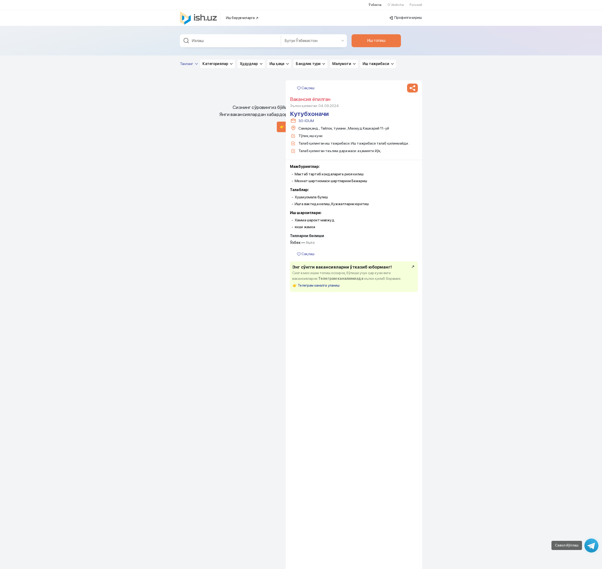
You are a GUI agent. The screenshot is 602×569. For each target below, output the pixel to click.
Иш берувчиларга (240, 18)
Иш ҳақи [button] (277, 64)
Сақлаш (307, 88)
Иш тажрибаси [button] (376, 64)
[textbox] (230, 40)
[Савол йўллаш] (591, 545)
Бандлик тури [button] (308, 64)
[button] (412, 88)
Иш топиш (376, 40)
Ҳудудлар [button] (249, 64)
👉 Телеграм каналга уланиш (316, 285)
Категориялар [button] (215, 64)
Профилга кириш (408, 17)
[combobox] (230, 40)
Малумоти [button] (342, 64)
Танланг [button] (187, 64)
